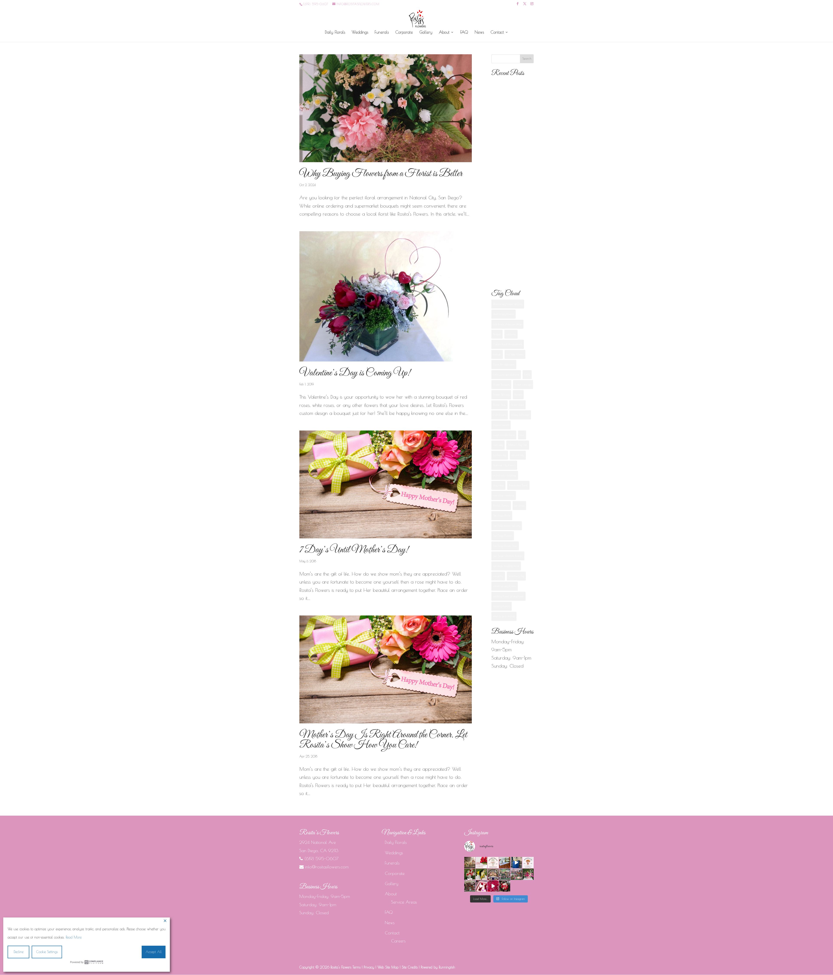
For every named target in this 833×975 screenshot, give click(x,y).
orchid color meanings (504, 475)
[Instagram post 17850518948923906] (481, 886)
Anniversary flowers (503, 313)
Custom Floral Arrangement (507, 344)
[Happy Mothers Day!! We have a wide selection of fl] (504, 874)
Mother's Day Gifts (517, 444)
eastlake (497, 354)
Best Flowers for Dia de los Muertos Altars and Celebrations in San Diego (511, 185)
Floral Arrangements (504, 364)
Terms (357, 967)
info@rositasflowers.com (327, 866)
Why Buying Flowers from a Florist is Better (380, 173)
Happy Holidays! (520, 414)
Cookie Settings (47, 952)
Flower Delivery (501, 394)
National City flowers (504, 465)
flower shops (517, 404)
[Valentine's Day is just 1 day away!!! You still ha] (528, 874)
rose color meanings (503, 495)
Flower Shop (499, 404)
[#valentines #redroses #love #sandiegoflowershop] (493, 886)
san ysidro (498, 575)
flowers (518, 394)
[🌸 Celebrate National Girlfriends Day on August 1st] (493, 862)
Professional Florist (518, 485)
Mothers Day (499, 455)
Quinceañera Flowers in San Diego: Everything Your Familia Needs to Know (510, 228)
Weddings (360, 33)
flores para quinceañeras (506, 374)
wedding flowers (501, 606)
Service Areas (404, 901)
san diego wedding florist (506, 565)
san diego (519, 505)
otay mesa (498, 485)
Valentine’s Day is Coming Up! (354, 373)
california (511, 334)
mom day (498, 444)
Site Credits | (411, 967)
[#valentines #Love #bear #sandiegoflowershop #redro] (504, 886)
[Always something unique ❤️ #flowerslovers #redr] (470, 874)
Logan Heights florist (504, 434)
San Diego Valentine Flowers (508, 555)
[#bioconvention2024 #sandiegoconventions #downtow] (516, 862)
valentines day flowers (504, 585)
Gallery (425, 33)
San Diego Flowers (502, 535)
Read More (74, 937)
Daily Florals (335, 33)
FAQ (464, 33)
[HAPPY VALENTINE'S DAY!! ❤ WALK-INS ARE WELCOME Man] (516, 874)
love (522, 434)
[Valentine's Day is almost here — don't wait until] (481, 862)
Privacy (369, 967)
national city (518, 455)
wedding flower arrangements (508, 596)
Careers (398, 940)
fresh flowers (499, 414)
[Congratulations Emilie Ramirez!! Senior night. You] (481, 874)
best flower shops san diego (507, 324)
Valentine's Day (516, 575)
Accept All (154, 952)
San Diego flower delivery (506, 525)
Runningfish (447, 967)
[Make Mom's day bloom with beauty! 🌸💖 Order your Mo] (528, 862)
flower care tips (523, 384)
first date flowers (515, 354)
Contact (497, 33)
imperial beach (501, 424)
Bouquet (497, 334)
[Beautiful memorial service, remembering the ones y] (504, 862)
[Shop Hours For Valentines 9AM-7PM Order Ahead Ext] (470, 886)
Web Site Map (387, 967)
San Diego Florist (501, 515)
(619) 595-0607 (315, 4)
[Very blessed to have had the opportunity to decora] (493, 874)
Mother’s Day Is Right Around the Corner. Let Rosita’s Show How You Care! (383, 740)
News (479, 33)
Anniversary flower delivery (507, 303)
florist (527, 374)
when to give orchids (504, 616)
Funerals (382, 33)
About (444, 33)
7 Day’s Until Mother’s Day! (353, 550)
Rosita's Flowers (501, 505)
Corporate (404, 33)
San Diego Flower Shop (505, 545)
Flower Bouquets (501, 384)
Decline (18, 952)
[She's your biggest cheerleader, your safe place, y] (470, 862)
